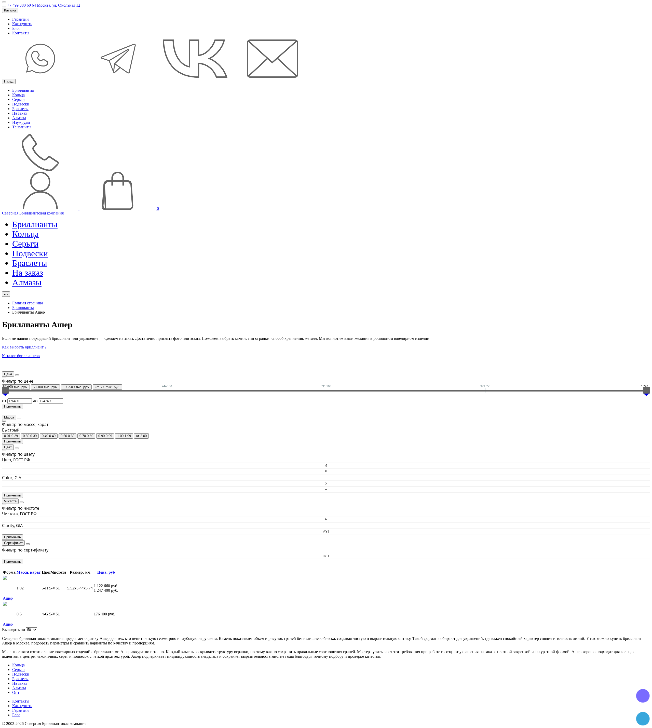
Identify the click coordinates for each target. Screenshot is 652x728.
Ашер (8, 598)
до (36, 400)
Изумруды (21, 122)
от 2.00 (141, 436)
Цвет (8, 447)
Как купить (22, 24)
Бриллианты (23, 90)
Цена (8, 374)
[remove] (17, 375)
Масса (9, 417)
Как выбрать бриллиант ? (24, 347)
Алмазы (19, 118)
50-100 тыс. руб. (45, 387)
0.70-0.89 (86, 436)
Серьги (18, 99)
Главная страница (27, 303)
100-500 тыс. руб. (76, 387)
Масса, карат (29, 572)
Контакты (20, 33)
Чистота (10, 501)
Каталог (10, 10)
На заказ (19, 113)
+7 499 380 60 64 (21, 5)
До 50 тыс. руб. (16, 387)
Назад (8, 81)
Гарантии (20, 19)
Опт (15, 692)
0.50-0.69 (67, 436)
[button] (326, 390)
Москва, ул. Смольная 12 (58, 5)
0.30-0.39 (30, 436)
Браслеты (20, 108)
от (4, 400)
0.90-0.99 (105, 436)
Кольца (18, 95)
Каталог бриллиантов (21, 356)
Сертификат (13, 543)
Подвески (20, 104)
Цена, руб (106, 572)
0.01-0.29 (11, 436)
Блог (16, 28)
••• (6, 294)
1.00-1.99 (124, 436)
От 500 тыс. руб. (107, 387)
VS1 (326, 531)
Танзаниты (21, 127)
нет (326, 556)
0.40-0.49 (49, 436)
